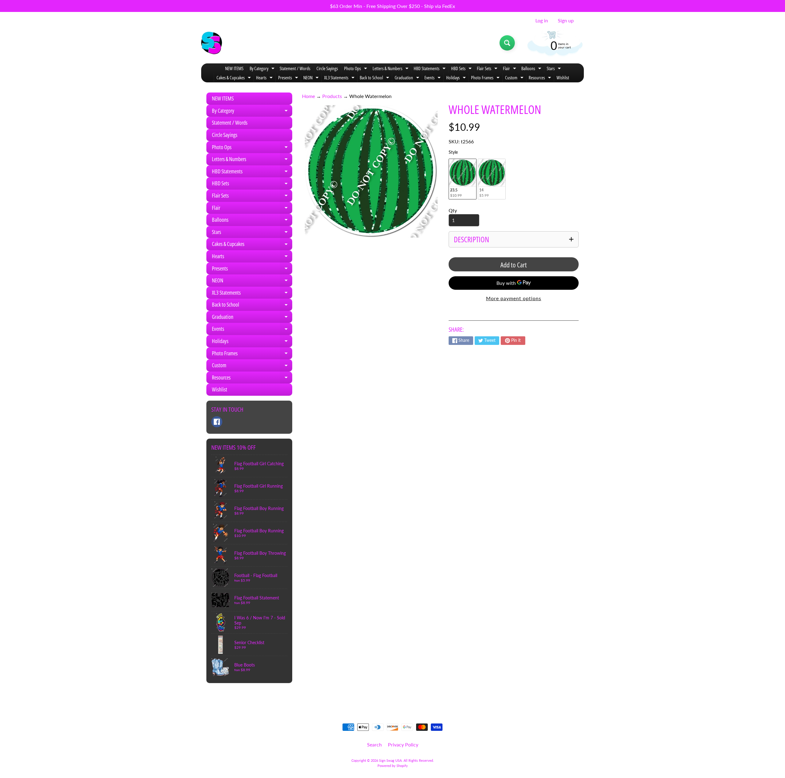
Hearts (265, 78)
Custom (515, 78)
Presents (289, 78)
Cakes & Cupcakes (234, 78)
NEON (311, 78)
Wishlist (563, 77)
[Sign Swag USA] (211, 43)
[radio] (463, 179)
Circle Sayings (327, 68)
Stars (554, 69)
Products (332, 96)
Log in (541, 20)
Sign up (566, 20)
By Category (263, 69)
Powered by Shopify (392, 766)
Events (433, 78)
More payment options (513, 298)
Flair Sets (488, 69)
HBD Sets (462, 69)
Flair (510, 69)
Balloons (532, 69)
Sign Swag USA (390, 760)
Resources (541, 78)
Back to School (375, 78)
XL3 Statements (340, 78)
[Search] (507, 43)
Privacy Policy (403, 744)
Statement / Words (295, 68)
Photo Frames (486, 78)
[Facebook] (216, 421)
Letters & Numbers (391, 69)
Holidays (456, 78)
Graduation (408, 78)
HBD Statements (430, 69)
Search (374, 744)
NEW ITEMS (234, 68)
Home (308, 96)
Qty (453, 210)
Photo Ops (356, 69)
